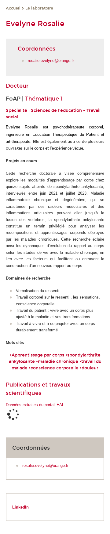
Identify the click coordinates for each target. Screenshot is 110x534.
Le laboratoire (39, 8)
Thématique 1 (44, 98)
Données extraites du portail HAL (35, 404)
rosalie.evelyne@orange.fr (51, 60)
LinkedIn (20, 507)
